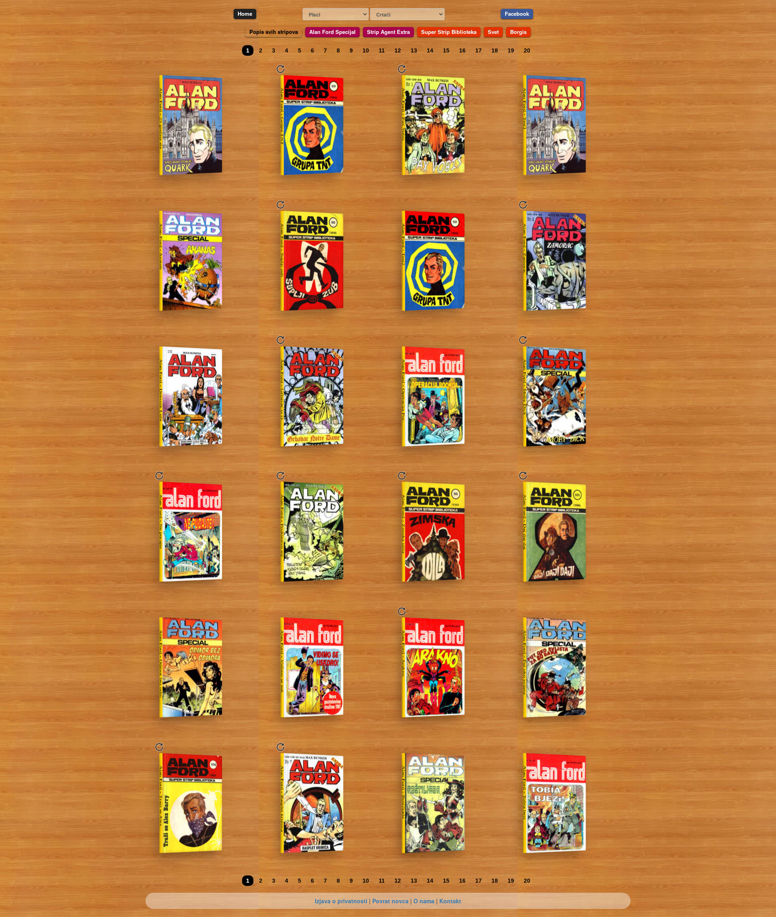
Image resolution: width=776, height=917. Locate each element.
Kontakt (450, 901)
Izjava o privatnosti (341, 901)
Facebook (517, 13)
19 (511, 50)
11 (382, 50)
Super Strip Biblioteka (449, 32)
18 (494, 50)
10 (366, 50)
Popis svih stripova (273, 32)
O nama (423, 901)
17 (478, 50)
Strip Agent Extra (388, 32)
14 (430, 50)
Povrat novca (390, 901)
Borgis (518, 32)
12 (397, 50)
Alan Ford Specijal (332, 32)
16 (462, 50)
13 (414, 50)
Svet (493, 32)
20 (527, 50)
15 (446, 50)
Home (245, 13)
